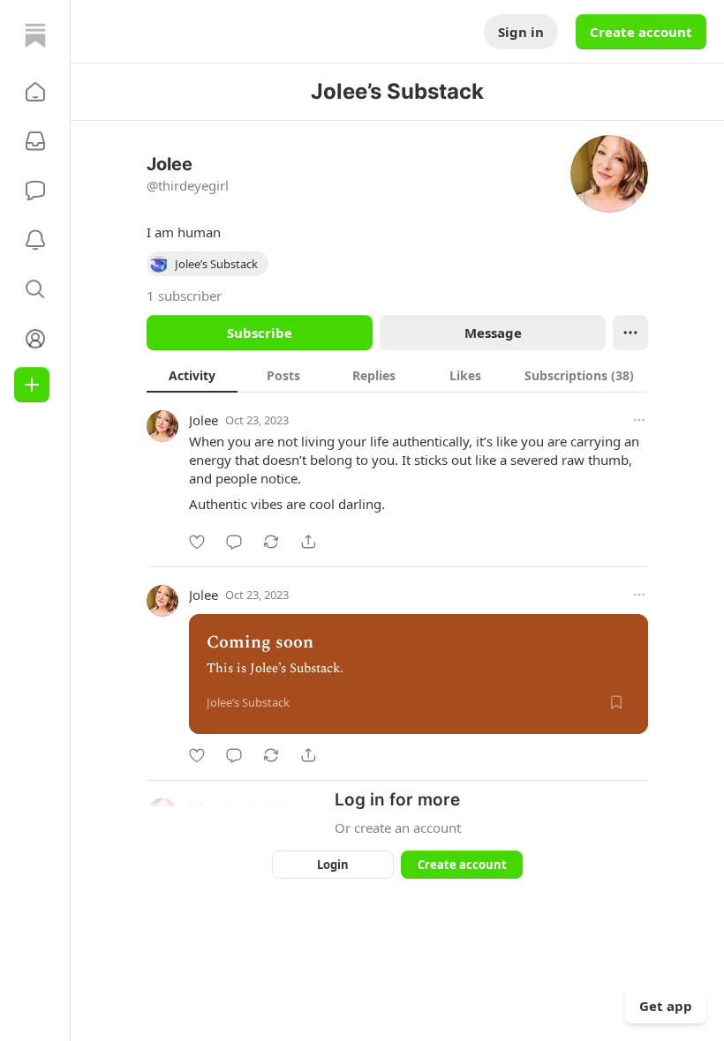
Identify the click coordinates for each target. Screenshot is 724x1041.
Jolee (203, 420)
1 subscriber (184, 295)
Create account (641, 32)
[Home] (35, 35)
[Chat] (35, 190)
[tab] (192, 375)
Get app (665, 1006)
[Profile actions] (630, 332)
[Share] (308, 542)
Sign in (521, 32)
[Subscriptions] (35, 141)
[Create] (31, 384)
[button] (35, 92)
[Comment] (234, 542)
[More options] (639, 420)
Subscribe (259, 332)
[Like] (197, 542)
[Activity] (35, 240)
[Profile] (35, 339)
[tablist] (397, 375)
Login (333, 864)
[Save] (616, 702)
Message (493, 332)
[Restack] (271, 542)
